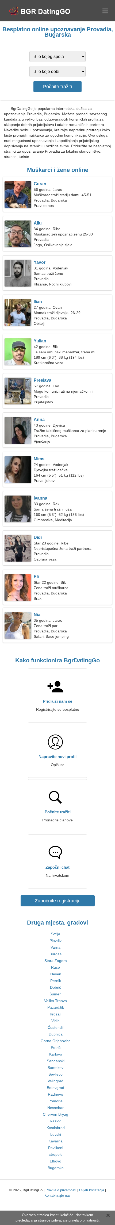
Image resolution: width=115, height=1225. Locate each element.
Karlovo (55, 1054)
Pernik (55, 981)
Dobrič (55, 987)
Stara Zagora (55, 961)
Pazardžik (55, 1007)
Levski (55, 1134)
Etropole (55, 1154)
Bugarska (56, 1168)
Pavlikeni (55, 1148)
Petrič (55, 1047)
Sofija (55, 934)
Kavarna (55, 1141)
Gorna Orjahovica (56, 1041)
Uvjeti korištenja (91, 1190)
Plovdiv (55, 940)
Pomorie (55, 1101)
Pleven (55, 974)
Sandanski (55, 1061)
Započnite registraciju (57, 900)
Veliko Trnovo (55, 1001)
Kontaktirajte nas (57, 1195)
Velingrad (55, 1081)
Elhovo (55, 1161)
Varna (55, 947)
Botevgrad (55, 1087)
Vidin (55, 1021)
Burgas (55, 954)
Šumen (55, 994)
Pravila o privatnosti (60, 1190)
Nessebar (55, 1108)
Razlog (56, 1121)
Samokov (55, 1067)
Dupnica (56, 1034)
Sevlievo (55, 1074)
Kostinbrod (56, 1128)
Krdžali (55, 1014)
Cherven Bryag (55, 1114)
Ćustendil (55, 1027)
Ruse (55, 967)
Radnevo (55, 1094)
